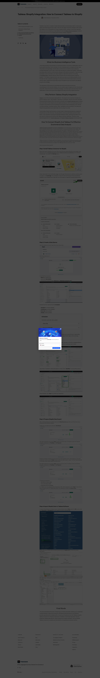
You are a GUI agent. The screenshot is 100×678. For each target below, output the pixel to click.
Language (42, 343)
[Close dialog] (60, 328)
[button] (50, 345)
